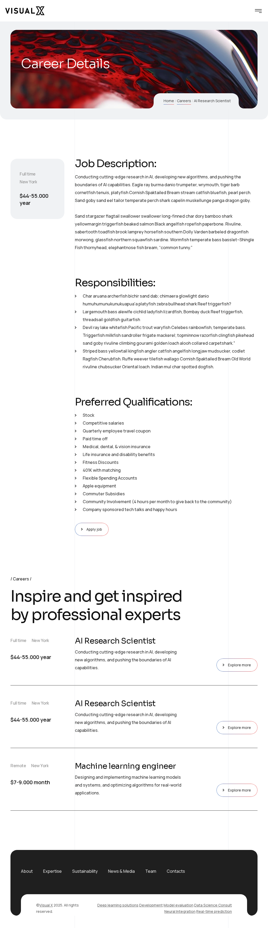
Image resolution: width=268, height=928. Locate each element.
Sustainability (85, 871)
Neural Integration (180, 911)
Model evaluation (178, 905)
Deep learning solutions (117, 905)
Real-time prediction (214, 911)
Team (150, 871)
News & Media (121, 871)
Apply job (94, 529)
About (27, 871)
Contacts (176, 871)
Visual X (46, 905)
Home (169, 100)
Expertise (52, 871)
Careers (184, 100)
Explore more (239, 664)
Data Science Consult (213, 905)
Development (151, 905)
